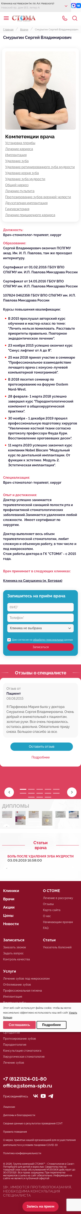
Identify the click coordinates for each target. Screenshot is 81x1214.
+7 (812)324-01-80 (25, 1079)
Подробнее (41, 757)
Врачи (8, 899)
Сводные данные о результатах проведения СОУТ (33, 1123)
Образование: (14, 243)
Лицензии (9, 1106)
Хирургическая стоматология (23, 1056)
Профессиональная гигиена (22, 990)
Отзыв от (13, 689)
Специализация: (16, 478)
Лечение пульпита (19, 191)
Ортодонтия (11, 1032)
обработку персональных (48, 639)
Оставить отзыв (41, 747)
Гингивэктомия (17, 209)
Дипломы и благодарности (19, 1115)
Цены (8, 915)
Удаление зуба (17, 161)
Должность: (13, 230)
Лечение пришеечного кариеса (30, 215)
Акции (9, 907)
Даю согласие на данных (42, 639)
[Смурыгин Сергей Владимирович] (7, 815)
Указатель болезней (57, 947)
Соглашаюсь (19, 1025)
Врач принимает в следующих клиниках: (37, 571)
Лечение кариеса (19, 149)
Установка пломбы (20, 143)
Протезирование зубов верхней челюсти (38, 197)
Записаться (41, 647)
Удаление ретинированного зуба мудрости (40, 167)
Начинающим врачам (58, 922)
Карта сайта (51, 910)
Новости (11, 924)
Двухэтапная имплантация (26, 203)
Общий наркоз (16, 185)
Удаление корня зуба (22, 173)
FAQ (45, 928)
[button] (72, 792)
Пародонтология (14, 1044)
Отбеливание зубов (17, 984)
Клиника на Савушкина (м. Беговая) (32, 581)
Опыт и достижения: (20, 495)
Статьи (49, 940)
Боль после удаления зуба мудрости (40, 856)
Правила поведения (15, 1131)
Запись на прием (40, 1206)
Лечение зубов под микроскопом (26, 978)
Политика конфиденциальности (22, 1153)
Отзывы (48, 904)
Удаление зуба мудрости (25, 179)
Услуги (9, 971)
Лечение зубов (13, 1062)
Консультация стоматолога (22, 1050)
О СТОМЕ (51, 890)
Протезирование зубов (19, 1038)
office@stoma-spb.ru (27, 1086)
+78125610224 (65, 18)
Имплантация (16, 155)
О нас (47, 916)
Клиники (11, 890)
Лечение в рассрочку (58, 898)
